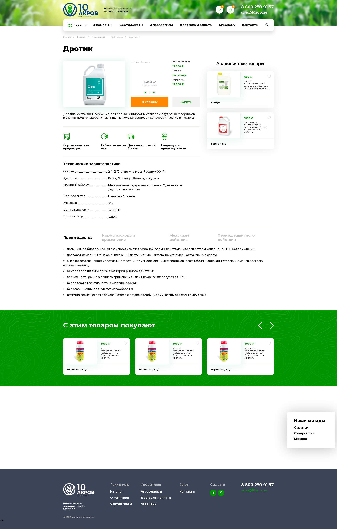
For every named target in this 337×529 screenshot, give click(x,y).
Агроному (227, 25)
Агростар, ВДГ (77, 369)
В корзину (150, 102)
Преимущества (77, 237)
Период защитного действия (236, 237)
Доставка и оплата (196, 25)
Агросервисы (161, 25)
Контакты (250, 25)
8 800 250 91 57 (257, 7)
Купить (186, 102)
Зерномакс (218, 143)
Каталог (80, 25)
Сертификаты (131, 25)
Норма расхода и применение (118, 237)
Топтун (216, 102)
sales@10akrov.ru (254, 12)
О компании (102, 25)
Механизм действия (179, 237)
